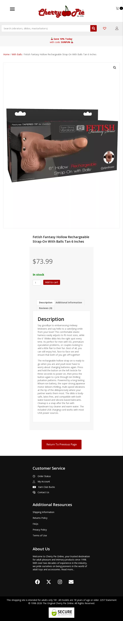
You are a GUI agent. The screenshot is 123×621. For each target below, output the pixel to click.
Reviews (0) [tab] (45, 308)
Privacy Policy (40, 529)
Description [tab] (45, 302)
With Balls (17, 54)
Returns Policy (40, 517)
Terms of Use (40, 535)
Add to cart (51, 282)
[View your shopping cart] (118, 7)
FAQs (35, 523)
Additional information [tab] (69, 302)
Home (6, 54)
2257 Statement (108, 600)
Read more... (67, 569)
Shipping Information (43, 512)
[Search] (93, 28)
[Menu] (12, 9)
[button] (115, 68)
